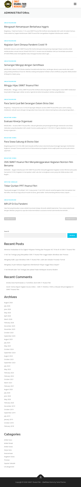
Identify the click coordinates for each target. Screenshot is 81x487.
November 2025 (9, 329)
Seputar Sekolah (10, 182)
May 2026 (7, 313)
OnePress (45, 482)
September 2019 (9, 413)
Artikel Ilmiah (8, 443)
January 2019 (8, 419)
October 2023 (9, 359)
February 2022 (9, 376)
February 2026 (9, 323)
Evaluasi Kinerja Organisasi (18, 121)
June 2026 (7, 309)
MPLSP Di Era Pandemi (16, 203)
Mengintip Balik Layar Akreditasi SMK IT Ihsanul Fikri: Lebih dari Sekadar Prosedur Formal (34, 260)
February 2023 (9, 373)
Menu (75, 4)
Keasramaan (8, 453)
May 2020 (7, 399)
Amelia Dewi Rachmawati (15, 283)
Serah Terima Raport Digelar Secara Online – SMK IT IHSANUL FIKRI (29, 287)
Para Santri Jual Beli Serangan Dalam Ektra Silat (29, 103)
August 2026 (8, 303)
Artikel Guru (8, 440)
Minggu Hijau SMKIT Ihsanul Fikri (21, 85)
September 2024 (9, 353)
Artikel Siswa (8, 447)
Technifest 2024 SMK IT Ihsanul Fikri (38, 283)
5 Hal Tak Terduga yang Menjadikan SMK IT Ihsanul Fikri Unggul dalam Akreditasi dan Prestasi (36, 255)
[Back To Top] (40, 477)
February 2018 (9, 426)
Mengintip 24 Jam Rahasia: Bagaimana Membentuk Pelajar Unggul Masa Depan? (31, 265)
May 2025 (7, 346)
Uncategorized (10, 23)
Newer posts (71, 219)
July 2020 (7, 393)
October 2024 (9, 349)
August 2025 (8, 339)
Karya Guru (8, 450)
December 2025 (9, 326)
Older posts (10, 219)
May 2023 (7, 369)
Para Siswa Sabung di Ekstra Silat (21, 141)
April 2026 (7, 316)
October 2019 (9, 409)
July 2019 (7, 416)
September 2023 (9, 363)
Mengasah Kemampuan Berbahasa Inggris (26, 26)
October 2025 (9, 333)
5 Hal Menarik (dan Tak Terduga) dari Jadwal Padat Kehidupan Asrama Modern (31, 270)
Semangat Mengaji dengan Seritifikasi (24, 64)
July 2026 (7, 306)
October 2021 (9, 379)
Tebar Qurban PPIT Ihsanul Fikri (20, 185)
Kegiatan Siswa (10, 117)
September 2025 (9, 336)
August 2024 (8, 356)
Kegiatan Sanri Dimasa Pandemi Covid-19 (25, 44)
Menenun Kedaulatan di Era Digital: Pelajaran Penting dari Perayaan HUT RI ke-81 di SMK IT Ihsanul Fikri (39, 250)
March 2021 (8, 383)
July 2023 (7, 366)
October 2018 (9, 423)
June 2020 (7, 396)
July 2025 (7, 343)
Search (6, 231)
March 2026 (8, 319)
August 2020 (8, 389)
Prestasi (7, 460)
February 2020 (9, 403)
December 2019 (9, 406)
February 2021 (9, 386)
